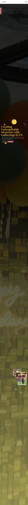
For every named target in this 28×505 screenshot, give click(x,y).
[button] (26, 2)
